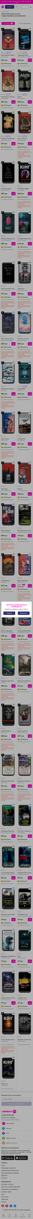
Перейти (9, 613)
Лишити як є (23, 613)
